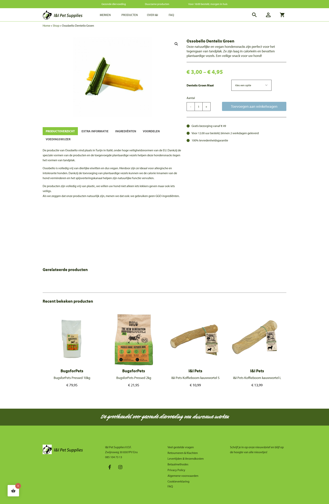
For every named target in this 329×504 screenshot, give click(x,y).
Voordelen (151, 131)
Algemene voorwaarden (183, 476)
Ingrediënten (125, 131)
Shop (56, 25)
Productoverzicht (60, 131)
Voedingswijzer (58, 139)
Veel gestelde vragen (181, 447)
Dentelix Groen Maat (200, 85)
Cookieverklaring (178, 481)
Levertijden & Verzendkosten (186, 458)
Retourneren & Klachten (183, 453)
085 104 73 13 (113, 457)
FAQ (170, 486)
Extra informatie (95, 131)
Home (46, 25)
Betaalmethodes (178, 464)
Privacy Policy (176, 470)
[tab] (60, 131)
